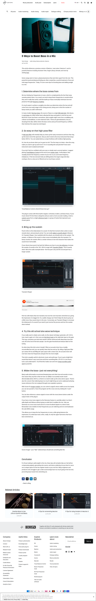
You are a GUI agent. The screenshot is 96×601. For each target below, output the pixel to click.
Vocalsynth (37, 555)
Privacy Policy (17, 599)
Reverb (51, 561)
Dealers (21, 561)
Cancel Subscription (8, 581)
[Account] (88, 2)
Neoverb (36, 561)
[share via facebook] (23, 479)
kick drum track (48, 337)
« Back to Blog (26, 483)
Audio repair (45, 11)
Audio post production (56, 549)
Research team (7, 549)
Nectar (36, 552)
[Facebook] (66, 552)
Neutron (47, 61)
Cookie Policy (25, 599)
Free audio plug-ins (24, 546)
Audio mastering (23, 11)
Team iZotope (25, 61)
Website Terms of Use (9, 599)
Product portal (22, 552)
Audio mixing (35, 11)
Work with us (6, 546)
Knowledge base (23, 544)
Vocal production (54, 564)
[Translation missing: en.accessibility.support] (84, 2)
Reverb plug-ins (38, 576)
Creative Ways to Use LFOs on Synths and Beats (19, 512)
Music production (40, 61)
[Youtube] (71, 552)
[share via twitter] (27, 479)
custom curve (26, 218)
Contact (5, 544)
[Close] (93, 596)
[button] (7, 11)
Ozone (36, 546)
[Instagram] (69, 552)
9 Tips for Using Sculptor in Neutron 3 (77, 511)
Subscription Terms (8, 578)
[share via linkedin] (31, 479)
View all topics (53, 567)
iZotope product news (70, 11)
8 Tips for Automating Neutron (48, 511)
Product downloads (24, 549)
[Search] (81, 2)
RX (35, 543)
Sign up (88, 541)
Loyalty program (23, 555)
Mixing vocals (83, 11)
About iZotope (6, 541)
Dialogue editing (56, 11)
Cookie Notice (6, 562)
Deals (20, 558)
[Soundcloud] (74, 552)
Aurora (36, 558)
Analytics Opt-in (7, 584)
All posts (13, 11)
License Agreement (8, 570)
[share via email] (35, 479)
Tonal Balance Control (40, 564)
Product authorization (24, 541)
